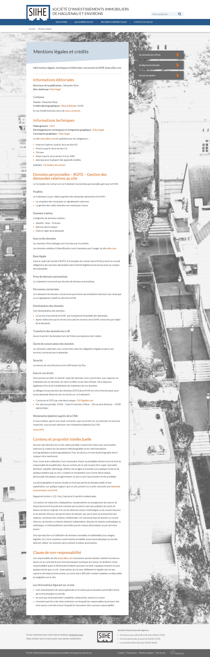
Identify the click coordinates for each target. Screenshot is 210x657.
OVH (52, 126)
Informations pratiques (114, 22)
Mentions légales (146, 653)
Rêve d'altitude (68, 105)
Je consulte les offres (149, 54)
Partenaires (132, 653)
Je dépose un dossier (149, 65)
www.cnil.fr (38, 429)
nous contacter (72, 110)
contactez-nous (76, 634)
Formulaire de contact (54, 165)
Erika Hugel (55, 89)
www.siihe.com (47, 138)
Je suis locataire (147, 75)
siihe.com (111, 248)
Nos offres (61, 22)
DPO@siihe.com (85, 400)
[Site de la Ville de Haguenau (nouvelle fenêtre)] (177, 653)
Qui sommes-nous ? (84, 22)
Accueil (32, 29)
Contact (121, 653)
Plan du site (160, 653)
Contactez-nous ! (143, 22)
